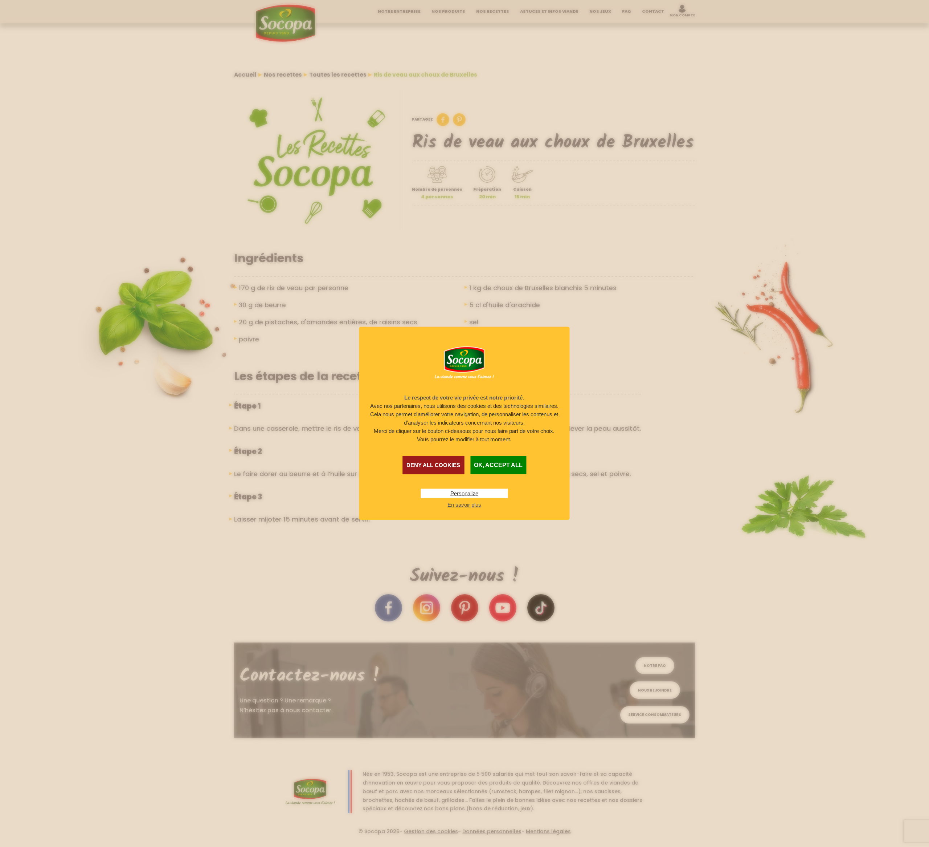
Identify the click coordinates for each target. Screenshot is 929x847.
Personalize (464, 493)
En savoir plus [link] (464, 505)
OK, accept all (498, 465)
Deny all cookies (433, 465)
